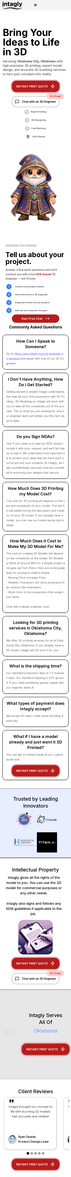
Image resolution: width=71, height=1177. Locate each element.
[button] (35, 5)
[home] (11, 5)
